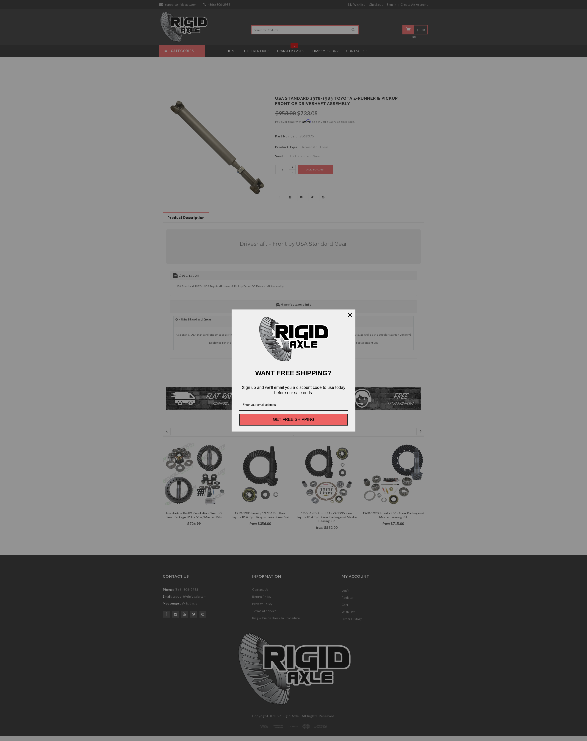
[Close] (349, 314)
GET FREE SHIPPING (293, 419)
